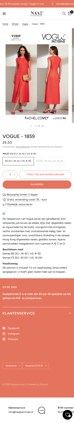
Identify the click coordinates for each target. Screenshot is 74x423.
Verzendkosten (23, 147)
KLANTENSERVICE (19, 313)
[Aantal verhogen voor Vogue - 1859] (14, 175)
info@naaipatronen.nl (20, 412)
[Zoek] (64, 14)
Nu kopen (37, 184)
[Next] (43, 126)
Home (5, 24)
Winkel (15, 24)
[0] (69, 14)
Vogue (25, 24)
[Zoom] (64, 35)
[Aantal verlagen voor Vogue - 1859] (5, 175)
